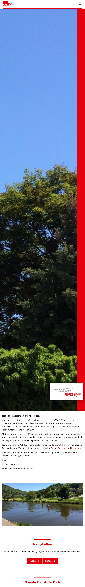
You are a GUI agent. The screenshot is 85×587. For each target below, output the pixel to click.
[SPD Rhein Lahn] (9, 4)
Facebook (62, 448)
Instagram (76, 448)
